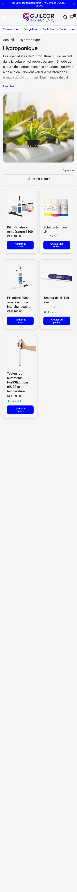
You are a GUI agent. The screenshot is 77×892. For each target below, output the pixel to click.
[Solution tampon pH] (56, 206)
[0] (71, 17)
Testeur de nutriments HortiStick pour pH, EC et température (17, 382)
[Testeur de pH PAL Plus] (56, 277)
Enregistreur (31, 29)
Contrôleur (49, 29)
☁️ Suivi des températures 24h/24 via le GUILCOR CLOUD (38, 4)
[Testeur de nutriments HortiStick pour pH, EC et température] (20, 352)
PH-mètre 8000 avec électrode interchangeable (18, 302)
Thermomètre (11, 29)
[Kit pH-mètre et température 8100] (20, 206)
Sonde (63, 29)
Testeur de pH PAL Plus (56, 300)
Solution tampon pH (55, 230)
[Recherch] (65, 17)
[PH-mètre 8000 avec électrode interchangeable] (20, 277)
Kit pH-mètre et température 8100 (20, 230)
